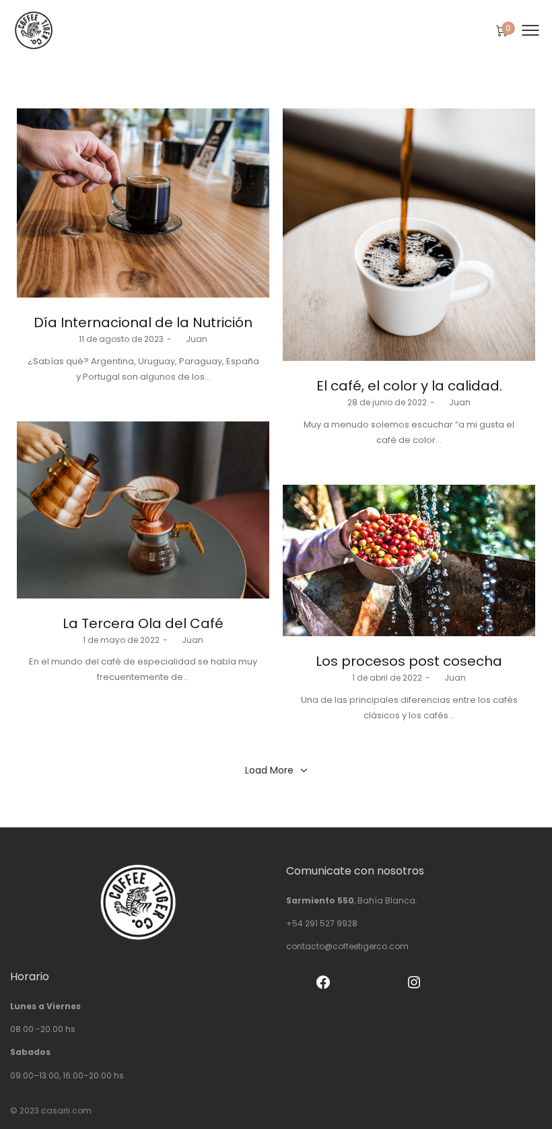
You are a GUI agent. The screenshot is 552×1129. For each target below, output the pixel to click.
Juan (191, 339)
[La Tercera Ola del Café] (143, 509)
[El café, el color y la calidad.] (409, 234)
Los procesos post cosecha (409, 661)
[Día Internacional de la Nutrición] (143, 203)
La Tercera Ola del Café (143, 623)
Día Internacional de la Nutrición (143, 322)
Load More (269, 770)
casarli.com (66, 1110)
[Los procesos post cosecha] (409, 560)
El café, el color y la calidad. (409, 385)
